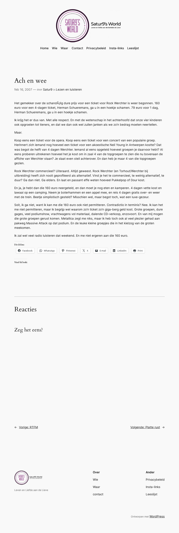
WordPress (157, 516)
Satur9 (47, 89)
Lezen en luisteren (69, 89)
